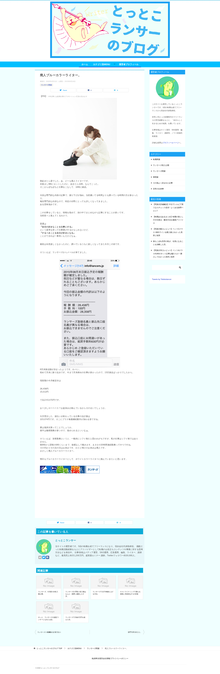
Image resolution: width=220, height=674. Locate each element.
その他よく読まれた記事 (163, 183)
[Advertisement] (89, 496)
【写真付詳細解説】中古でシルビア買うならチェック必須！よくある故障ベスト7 (168, 207)
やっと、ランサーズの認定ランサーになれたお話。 (48, 618)
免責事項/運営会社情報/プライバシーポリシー (110, 658)
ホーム (84, 64)
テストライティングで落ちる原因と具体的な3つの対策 (130, 593)
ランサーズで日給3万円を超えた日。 (75, 618)
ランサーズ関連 (46, 85)
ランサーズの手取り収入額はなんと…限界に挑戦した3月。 (75, 594)
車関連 (155, 177)
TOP (49, 648)
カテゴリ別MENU (101, 64)
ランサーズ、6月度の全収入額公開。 (48, 593)
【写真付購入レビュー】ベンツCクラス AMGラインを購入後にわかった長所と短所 (168, 232)
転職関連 (156, 159)
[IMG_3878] (89, 366)
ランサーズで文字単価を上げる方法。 (103, 593)
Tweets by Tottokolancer (161, 279)
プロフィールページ (171, 143)
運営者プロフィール (129, 64)
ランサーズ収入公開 (161, 165)
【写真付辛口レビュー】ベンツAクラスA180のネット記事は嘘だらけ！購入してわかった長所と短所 (168, 253)
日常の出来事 (158, 189)
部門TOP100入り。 (135, 632)
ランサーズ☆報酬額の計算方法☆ (49, 632)
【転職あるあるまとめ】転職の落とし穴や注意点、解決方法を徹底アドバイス (168, 220)
